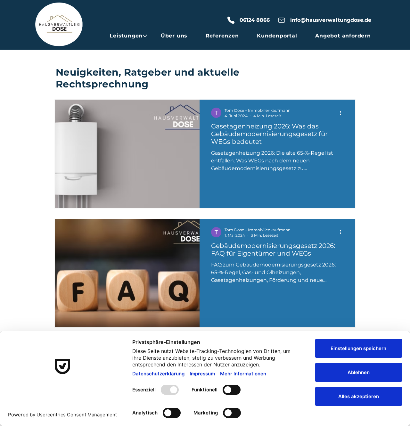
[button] (126, 36)
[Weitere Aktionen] (343, 113)
